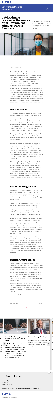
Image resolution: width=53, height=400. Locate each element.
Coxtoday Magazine (7, 9)
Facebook (18, 388)
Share (40, 62)
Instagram (24, 388)
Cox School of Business (12, 7)
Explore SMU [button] (48, 1)
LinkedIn (29, 388)
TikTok (39, 388)
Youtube (34, 388)
